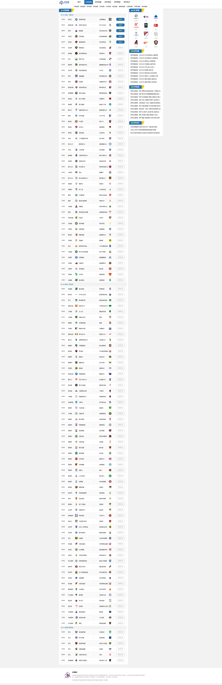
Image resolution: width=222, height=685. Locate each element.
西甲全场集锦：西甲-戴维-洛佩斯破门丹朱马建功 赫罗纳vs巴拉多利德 (146, 118)
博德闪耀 (81, 487)
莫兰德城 (81, 104)
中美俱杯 (70, 612)
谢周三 (81, 470)
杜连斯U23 (102, 379)
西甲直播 (98, 2)
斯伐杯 (70, 235)
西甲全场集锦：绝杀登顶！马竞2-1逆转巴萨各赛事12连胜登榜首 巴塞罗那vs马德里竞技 (146, 109)
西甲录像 (108, 2)
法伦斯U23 (102, 340)
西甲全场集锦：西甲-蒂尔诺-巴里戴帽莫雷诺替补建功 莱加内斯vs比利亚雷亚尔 (146, 94)
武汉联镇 (101, 150)
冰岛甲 (70, 510)
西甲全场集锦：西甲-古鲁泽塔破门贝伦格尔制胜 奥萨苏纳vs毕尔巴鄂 (146, 106)
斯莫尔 (81, 184)
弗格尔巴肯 (82, 328)
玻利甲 (70, 493)
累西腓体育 (82, 42)
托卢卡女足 (102, 25)
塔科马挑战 (82, 93)
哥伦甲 (70, 572)
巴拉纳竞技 (102, 48)
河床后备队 (82, 544)
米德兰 (101, 649)
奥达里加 (81, 280)
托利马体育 (102, 589)
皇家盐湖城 (102, 623)
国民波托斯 (102, 566)
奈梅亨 (101, 487)
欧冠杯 (70, 351)
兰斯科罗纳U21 (83, 155)
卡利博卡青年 (83, 521)
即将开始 (120, 47)
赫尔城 (101, 447)
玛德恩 (81, 538)
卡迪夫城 (81, 408)
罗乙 (69, 300)
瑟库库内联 (102, 385)
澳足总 (70, 99)
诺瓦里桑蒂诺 (103, 36)
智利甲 (70, 65)
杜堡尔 (81, 218)
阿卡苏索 (81, 637)
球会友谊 (70, 374)
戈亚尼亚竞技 (83, 555)
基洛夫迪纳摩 (83, 201)
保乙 (69, 246)
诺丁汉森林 (82, 504)
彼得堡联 (101, 464)
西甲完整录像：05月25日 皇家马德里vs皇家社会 (144, 79)
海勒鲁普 (101, 229)
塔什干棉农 (102, 252)
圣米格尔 (101, 632)
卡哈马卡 (101, 515)
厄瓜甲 (70, 70)
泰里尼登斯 (102, 532)
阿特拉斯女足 (83, 87)
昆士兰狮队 (82, 99)
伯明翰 (81, 481)
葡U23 (70, 110)
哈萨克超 (70, 218)
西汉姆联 (101, 430)
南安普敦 (81, 430)
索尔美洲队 (82, 532)
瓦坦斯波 (81, 269)
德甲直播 (95, 6)
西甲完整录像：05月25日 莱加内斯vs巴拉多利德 (144, 73)
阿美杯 (70, 161)
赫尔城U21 (102, 178)
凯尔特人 (101, 476)
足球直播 (89, 2)
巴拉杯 (70, 532)
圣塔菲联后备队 (103, 544)
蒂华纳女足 (102, 87)
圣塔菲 (81, 606)
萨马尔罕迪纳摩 (83, 252)
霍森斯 (101, 240)
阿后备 (70, 544)
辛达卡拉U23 (82, 379)
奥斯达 (81, 357)
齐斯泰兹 (81, 257)
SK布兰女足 (82, 294)
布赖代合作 (82, 317)
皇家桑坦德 (82, 19)
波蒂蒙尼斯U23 (83, 340)
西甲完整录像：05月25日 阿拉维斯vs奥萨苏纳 (143, 64)
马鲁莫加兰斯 (83, 391)
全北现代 (101, 133)
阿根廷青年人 (103, 82)
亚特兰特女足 (83, 25)
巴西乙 (70, 36)
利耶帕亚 (101, 280)
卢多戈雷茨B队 (103, 246)
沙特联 (70, 311)
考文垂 (101, 453)
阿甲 (69, 31)
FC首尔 (81, 121)
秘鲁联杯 (70, 515)
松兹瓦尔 (101, 357)
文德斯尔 (101, 328)
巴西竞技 (81, 36)
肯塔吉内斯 (82, 617)
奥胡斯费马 (102, 263)
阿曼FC (101, 184)
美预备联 (70, 93)
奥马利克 (101, 223)
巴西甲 (70, 48)
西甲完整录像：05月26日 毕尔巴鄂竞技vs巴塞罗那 (144, 55)
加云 (80, 172)
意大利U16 (82, 334)
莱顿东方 (101, 459)
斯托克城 (81, 447)
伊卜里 (81, 189)
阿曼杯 (70, 184)
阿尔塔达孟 (102, 402)
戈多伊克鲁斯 (103, 538)
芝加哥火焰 (102, 595)
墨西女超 (70, 25)
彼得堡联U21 (103, 144)
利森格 (81, 240)
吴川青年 (101, 138)
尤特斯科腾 (82, 323)
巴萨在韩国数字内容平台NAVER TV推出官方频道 (144, 127)
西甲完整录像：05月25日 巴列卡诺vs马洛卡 (142, 67)
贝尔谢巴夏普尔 (103, 351)
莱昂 (80, 623)
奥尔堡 (101, 269)
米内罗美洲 (102, 42)
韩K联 (70, 121)
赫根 (100, 323)
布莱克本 (81, 436)
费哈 (100, 317)
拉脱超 (70, 280)
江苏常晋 (81, 150)
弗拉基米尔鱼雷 (83, 212)
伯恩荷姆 (81, 229)
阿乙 (69, 59)
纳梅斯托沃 (102, 235)
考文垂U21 (82, 167)
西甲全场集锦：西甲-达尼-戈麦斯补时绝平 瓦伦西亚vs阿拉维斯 (146, 100)
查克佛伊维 (82, 632)
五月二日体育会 (83, 527)
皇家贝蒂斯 (102, 498)
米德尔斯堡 (102, 419)
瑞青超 (70, 155)
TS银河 (101, 391)
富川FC (101, 121)
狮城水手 (101, 374)
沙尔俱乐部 (102, 189)
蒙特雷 (81, 595)
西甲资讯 (127, 2)
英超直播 (82, 6)
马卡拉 (101, 70)
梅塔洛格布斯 (103, 300)
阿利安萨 (101, 600)
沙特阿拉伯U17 (103, 306)
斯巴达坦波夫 (103, 195)
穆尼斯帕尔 (82, 612)
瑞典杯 (70, 323)
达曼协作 (81, 413)
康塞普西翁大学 (103, 65)
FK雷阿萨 (81, 195)
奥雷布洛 (81, 362)
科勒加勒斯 (82, 649)
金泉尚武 (81, 133)
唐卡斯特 (81, 419)
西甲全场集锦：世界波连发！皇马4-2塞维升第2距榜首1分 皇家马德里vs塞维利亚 (146, 103)
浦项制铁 (101, 127)
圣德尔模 (101, 637)
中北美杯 (70, 595)
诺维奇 (101, 408)
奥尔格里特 (102, 345)
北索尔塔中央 (83, 654)
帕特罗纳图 (82, 643)
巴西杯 (70, 578)
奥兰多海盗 (82, 385)
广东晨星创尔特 (83, 138)
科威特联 (70, 402)
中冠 (69, 138)
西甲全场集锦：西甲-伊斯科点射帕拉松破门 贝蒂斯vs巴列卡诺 (146, 91)
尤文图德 (81, 549)
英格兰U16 (102, 334)
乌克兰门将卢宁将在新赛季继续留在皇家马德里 (143, 130)
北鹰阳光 (101, 99)
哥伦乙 (70, 19)
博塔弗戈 (81, 48)
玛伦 (100, 654)
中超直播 (76, 6)
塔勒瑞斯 (81, 76)
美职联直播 (122, 6)
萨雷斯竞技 (82, 374)
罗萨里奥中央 (103, 76)
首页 (79, 2)
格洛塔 (101, 510)
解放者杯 (70, 589)
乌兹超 (70, 206)
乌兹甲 (70, 172)
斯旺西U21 (82, 144)
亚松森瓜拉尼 (103, 527)
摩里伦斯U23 (103, 110)
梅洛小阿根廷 (103, 561)
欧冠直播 (114, 6)
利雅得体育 (102, 396)
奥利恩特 (101, 493)
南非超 (70, 385)
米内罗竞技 (102, 578)
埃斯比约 (101, 368)
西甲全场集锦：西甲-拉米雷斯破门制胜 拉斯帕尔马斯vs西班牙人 (146, 97)
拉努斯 (81, 82)
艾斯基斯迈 (82, 345)
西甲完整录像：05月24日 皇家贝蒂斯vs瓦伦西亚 (144, 82)
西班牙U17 (82, 306)
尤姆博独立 (102, 19)
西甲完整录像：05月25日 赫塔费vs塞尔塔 (142, 70)
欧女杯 (70, 294)
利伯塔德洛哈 (83, 70)
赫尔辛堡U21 (103, 155)
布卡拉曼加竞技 (83, 572)
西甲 (69, 498)
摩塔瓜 (101, 612)
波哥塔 (101, 521)
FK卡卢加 (102, 115)
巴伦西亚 (81, 498)
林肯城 (101, 442)
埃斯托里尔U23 (83, 110)
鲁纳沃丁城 (102, 104)
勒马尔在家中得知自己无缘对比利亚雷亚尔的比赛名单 (145, 133)
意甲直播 (102, 6)
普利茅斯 (81, 453)
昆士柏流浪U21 (83, 178)
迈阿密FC (102, 53)
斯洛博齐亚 (82, 300)
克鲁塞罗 (81, 578)
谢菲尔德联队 (103, 436)
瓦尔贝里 (101, 362)
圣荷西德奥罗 (83, 493)
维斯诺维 (81, 235)
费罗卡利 (81, 59)
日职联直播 (137, 6)
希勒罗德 (101, 274)
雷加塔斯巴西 (103, 549)
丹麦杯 (70, 229)
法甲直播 (108, 6)
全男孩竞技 (102, 59)
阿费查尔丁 (82, 510)
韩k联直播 (144, 6)
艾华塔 (81, 274)
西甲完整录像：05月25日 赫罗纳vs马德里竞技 (143, 61)
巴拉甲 (70, 527)
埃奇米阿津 (102, 161)
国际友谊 (70, 306)
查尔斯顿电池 (83, 53)
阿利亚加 (81, 515)
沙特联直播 (129, 6)
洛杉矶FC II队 (103, 660)
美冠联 (70, 53)
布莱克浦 (81, 442)
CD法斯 (101, 617)
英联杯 (70, 408)
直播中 (120, 19)
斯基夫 (81, 368)
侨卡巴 (81, 600)
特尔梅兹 (81, 223)
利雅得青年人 (83, 396)
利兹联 (101, 504)
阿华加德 (81, 115)
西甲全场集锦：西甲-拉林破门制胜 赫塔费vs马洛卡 (144, 115)
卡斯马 (81, 402)
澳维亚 (70, 104)
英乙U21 (70, 144)
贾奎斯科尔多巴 (103, 606)
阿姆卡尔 (101, 201)
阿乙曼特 (70, 561)
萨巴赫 (81, 351)
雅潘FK (101, 172)
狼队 (100, 470)
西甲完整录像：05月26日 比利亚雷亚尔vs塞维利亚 (144, 58)
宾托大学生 (82, 566)
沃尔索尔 (81, 459)
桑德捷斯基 (102, 257)
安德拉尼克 (82, 161)
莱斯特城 (101, 425)
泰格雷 (81, 31)
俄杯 (69, 115)
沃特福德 (81, 464)
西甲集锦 (117, 2)
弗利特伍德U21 (103, 167)
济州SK (81, 127)
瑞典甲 (70, 357)
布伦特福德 (102, 481)
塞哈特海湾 (102, 311)
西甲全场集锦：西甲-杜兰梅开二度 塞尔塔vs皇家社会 (145, 112)
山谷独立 (81, 589)
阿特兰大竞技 (103, 643)
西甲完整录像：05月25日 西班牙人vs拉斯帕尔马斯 (144, 76)
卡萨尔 (101, 218)
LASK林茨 (82, 476)
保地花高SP (102, 555)
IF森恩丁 (81, 263)
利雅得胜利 (102, 413)
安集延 (81, 206)
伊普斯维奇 (82, 425)
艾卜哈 (81, 311)
